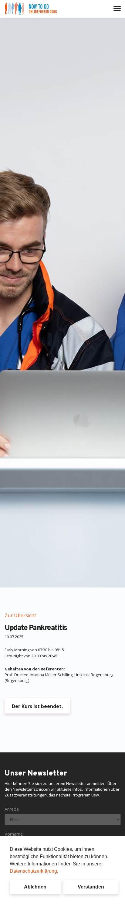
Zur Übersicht (20, 615)
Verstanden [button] (91, 886)
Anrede (12, 809)
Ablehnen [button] (35, 886)
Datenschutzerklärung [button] (33, 871)
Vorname (14, 834)
